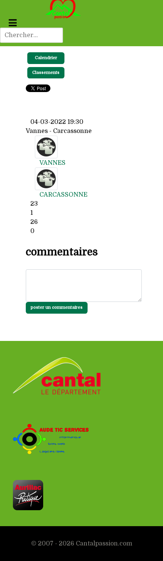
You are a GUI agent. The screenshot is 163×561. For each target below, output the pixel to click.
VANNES (52, 162)
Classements (46, 72)
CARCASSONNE (63, 194)
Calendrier (46, 57)
